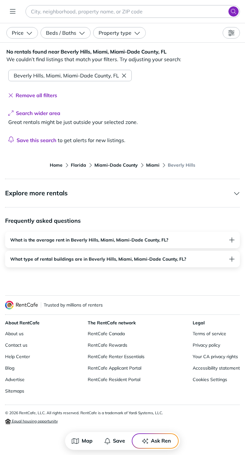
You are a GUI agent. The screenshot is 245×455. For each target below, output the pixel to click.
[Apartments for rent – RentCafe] (21, 305)
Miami (153, 165)
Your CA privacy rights (215, 356)
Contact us (16, 345)
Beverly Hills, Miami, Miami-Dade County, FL (66, 75)
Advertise (15, 379)
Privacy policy (206, 345)
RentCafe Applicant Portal (114, 368)
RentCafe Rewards (107, 345)
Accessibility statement (216, 368)
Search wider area (38, 113)
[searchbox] (133, 11)
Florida (78, 165)
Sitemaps (14, 391)
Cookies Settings (210, 379)
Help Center (17, 356)
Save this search (36, 140)
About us (14, 333)
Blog (9, 368)
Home (56, 165)
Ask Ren (161, 440)
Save (119, 440)
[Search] (233, 11)
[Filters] (231, 33)
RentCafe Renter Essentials (116, 356)
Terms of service (209, 333)
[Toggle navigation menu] (12, 11)
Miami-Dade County (116, 165)
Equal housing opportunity (34, 421)
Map (87, 440)
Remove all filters (36, 95)
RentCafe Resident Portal (114, 379)
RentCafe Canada (106, 333)
